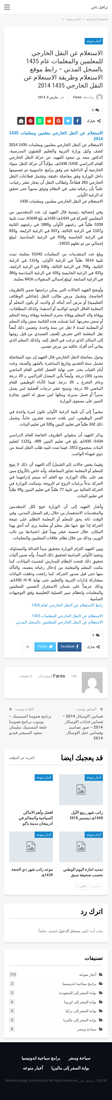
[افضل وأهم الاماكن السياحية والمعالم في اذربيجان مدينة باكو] (31, 789)
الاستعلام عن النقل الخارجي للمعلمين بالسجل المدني (59, 622)
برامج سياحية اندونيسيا (79, 984)
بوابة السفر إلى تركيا (81, 1011)
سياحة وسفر (86, 1029)
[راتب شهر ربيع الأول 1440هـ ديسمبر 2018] (81, 789)
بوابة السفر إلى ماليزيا (79, 1020)
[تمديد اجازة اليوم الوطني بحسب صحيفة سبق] (81, 847)
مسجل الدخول (69, 931)
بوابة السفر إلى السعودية (77, 993)
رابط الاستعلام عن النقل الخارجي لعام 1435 (67, 605)
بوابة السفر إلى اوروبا (80, 1002)
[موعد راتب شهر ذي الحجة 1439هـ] (31, 847)
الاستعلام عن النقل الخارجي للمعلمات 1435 (67, 616)
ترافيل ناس (99, 7)
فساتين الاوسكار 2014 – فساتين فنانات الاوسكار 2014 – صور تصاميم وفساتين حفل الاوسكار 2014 (83, 727)
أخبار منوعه (93, 41)
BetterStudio (38, 1080)
